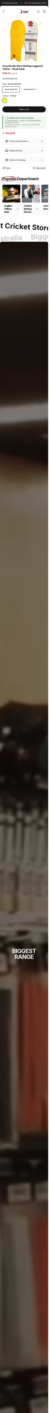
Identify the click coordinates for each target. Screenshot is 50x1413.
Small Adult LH (30, 89)
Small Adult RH (11, 89)
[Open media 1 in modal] (41, 23)
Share (8, 168)
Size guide (10, 133)
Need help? (41, 168)
